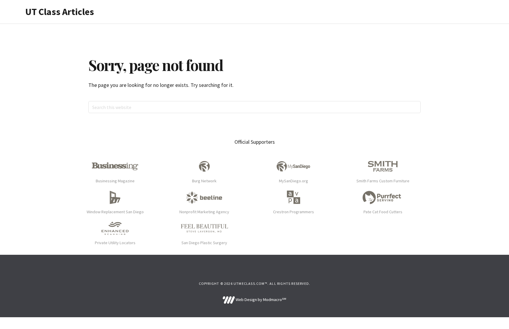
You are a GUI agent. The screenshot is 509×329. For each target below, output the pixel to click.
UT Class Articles (59, 12)
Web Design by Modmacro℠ (260, 299)
